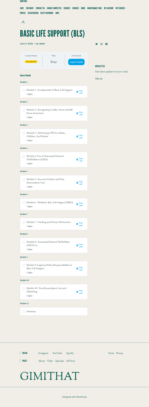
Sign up (98, 78)
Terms (111, 353)
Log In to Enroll (76, 62)
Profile (23, 13)
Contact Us (40, 8)
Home (83, 8)
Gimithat (23, 1)
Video (50, 360)
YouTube (57, 353)
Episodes (59, 360)
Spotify (70, 353)
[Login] (23, 22)
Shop (57, 13)
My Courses (120, 8)
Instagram (43, 353)
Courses (67, 8)
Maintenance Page (94, 8)
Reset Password (46, 13)
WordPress (81, 397)
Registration (33, 13)
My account (109, 8)
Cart (22, 8)
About (41, 360)
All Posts (70, 360)
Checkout (30, 8)
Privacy (119, 353)
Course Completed (54, 8)
